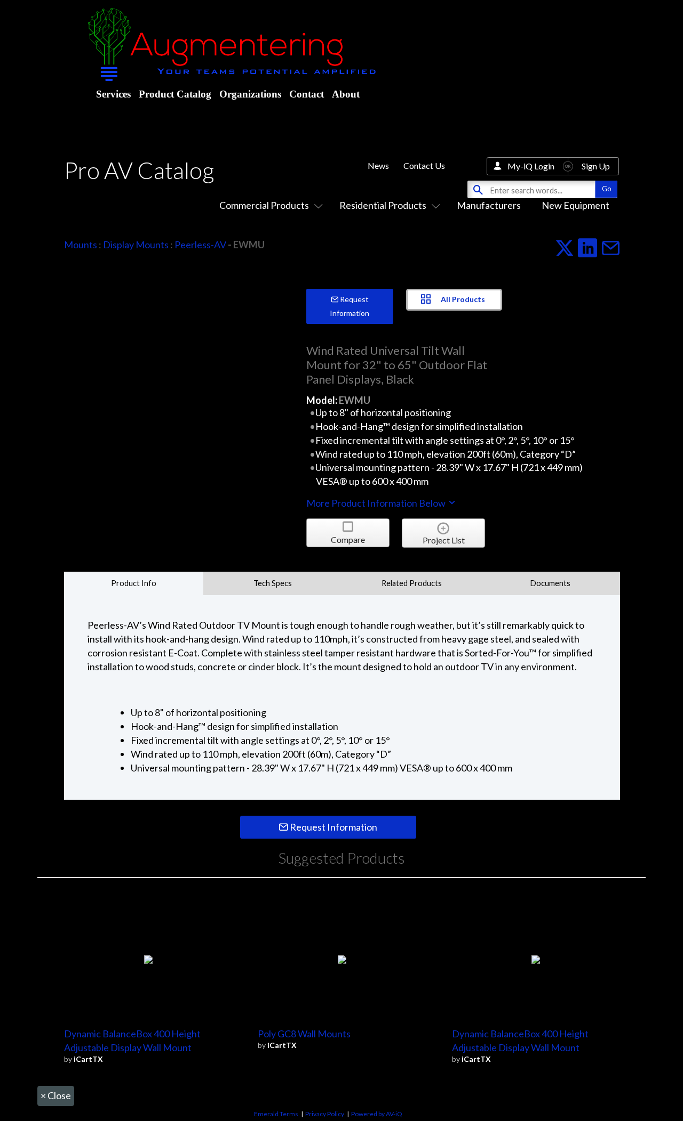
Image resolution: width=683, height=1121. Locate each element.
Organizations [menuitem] (250, 94)
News (378, 165)
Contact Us (424, 165)
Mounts (80, 244)
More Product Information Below (376, 503)
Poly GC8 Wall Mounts (304, 1033)
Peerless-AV (200, 244)
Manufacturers (489, 205)
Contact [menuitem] (306, 94)
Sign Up (596, 166)
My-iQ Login (530, 166)
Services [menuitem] (113, 94)
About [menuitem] (346, 94)
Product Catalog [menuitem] (175, 94)
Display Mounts (136, 244)
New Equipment (575, 205)
